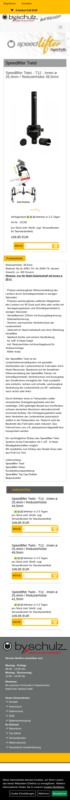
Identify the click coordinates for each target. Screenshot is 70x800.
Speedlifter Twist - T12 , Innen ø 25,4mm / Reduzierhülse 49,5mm (34, 549)
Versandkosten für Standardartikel (31, 518)
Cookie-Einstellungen (22, 793)
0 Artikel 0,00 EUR (26, 10)
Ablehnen (43, 793)
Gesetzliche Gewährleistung (25, 747)
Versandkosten (17, 737)
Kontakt (13, 701)
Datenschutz (16, 711)
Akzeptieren (59, 793)
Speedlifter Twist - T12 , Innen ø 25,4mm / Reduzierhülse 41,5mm (34, 595)
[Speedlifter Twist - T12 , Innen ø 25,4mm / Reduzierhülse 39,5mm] (35, 119)
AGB (11, 715)
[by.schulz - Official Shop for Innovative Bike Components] (33, 17)
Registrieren (10, 3)
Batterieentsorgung (20, 720)
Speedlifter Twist (21, 62)
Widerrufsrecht (17, 742)
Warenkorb (15, 728)
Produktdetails (14, 258)
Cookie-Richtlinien (54, 787)
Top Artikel (15, 733)
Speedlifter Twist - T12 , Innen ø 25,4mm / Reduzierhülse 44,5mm (34, 502)
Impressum (15, 706)
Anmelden (27, 3)
